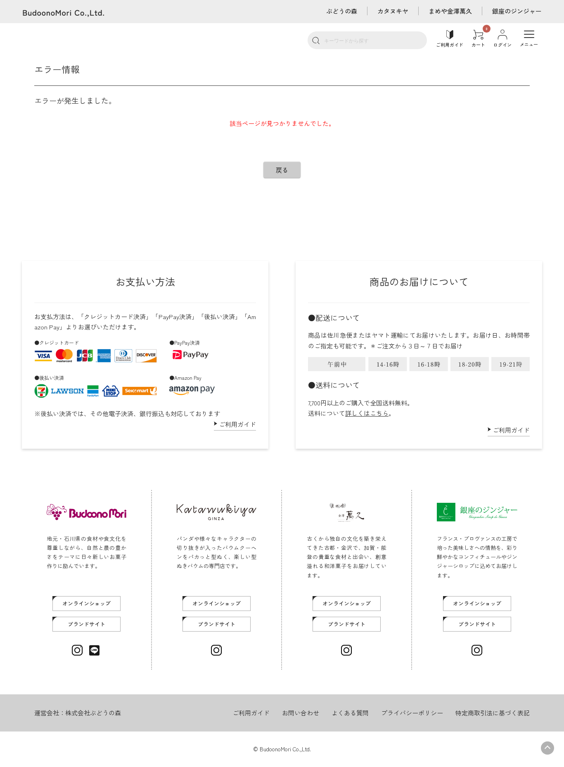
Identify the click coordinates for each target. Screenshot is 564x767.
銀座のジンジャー (517, 11)
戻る (282, 170)
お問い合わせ (300, 712)
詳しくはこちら (367, 413)
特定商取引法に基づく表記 (492, 712)
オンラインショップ (86, 603)
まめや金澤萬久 (450, 11)
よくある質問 (350, 712)
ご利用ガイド (237, 424)
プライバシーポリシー (412, 712)
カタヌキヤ (392, 11)
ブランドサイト (86, 624)
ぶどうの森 (341, 11)
